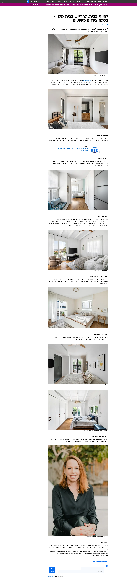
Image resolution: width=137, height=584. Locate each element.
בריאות (65, 1)
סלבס (78, 1)
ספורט (94, 1)
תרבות (83, 1)
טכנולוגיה (53, 1)
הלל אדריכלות (87, 81)
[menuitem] (98, 1)
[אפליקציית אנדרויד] (38, 5)
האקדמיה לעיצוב (84, 4)
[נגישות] (2, 2)
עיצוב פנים (68, 4)
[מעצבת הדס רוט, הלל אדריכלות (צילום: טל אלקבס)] (78, 491)
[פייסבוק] (31, 5)
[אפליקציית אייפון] (35, 5)
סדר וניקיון (62, 4)
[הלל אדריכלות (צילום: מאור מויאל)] (78, 55)
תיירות (59, 1)
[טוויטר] (33, 5)
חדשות (99, 1)
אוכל (69, 1)
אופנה (47, 1)
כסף (74, 1)
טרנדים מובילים (75, 4)
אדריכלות (57, 4)
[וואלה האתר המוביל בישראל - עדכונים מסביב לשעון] (105, 1)
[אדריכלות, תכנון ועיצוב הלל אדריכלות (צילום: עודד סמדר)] (78, 411)
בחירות (88, 1)
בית (107, 557)
